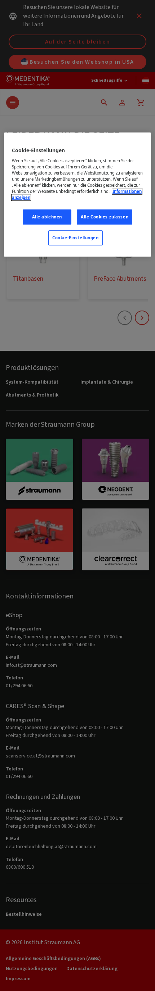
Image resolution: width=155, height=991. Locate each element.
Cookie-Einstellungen (75, 237)
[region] (77, 194)
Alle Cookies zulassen (104, 217)
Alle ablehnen (47, 217)
